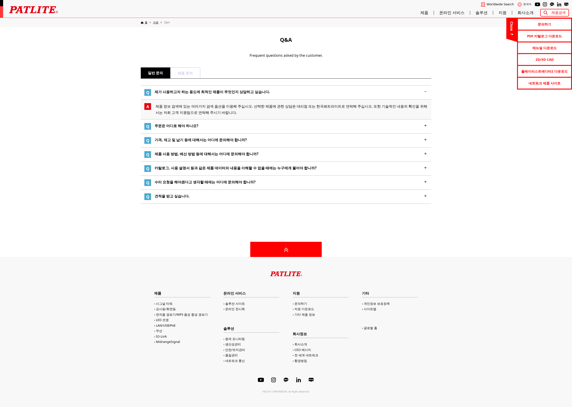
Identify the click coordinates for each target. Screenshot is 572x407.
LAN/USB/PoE (166, 325)
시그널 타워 (164, 303)
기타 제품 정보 (304, 314)
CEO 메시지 (302, 350)
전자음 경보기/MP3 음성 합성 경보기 (182, 314)
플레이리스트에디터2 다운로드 (544, 71)
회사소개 (525, 12)
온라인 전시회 (235, 309)
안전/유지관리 (235, 350)
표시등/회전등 (166, 309)
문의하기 (544, 24)
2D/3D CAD (545, 59)
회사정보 (300, 333)
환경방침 (300, 361)
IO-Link (161, 336)
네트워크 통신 (235, 361)
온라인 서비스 (452, 12)
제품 (424, 12)
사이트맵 (370, 309)
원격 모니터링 (235, 339)
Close (511, 26)
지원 (502, 12)
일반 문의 (155, 72)
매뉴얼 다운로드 (544, 48)
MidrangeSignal (168, 342)
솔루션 (481, 12)
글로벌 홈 (370, 328)
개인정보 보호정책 (377, 303)
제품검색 (558, 12)
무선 (159, 331)
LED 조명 (162, 320)
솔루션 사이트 (235, 303)
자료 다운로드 (304, 309)
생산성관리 (233, 344)
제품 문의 (185, 73)
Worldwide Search (500, 4)
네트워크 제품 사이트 (545, 83)
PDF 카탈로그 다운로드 (544, 36)
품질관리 (231, 355)
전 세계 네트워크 (306, 355)
